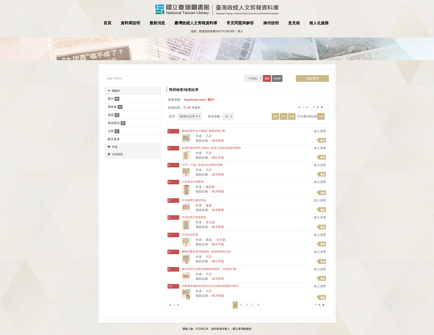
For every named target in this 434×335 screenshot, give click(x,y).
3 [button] (246, 305)
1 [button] (235, 305)
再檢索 (277, 78)
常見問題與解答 (240, 23)
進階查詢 (312, 78)
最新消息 (157, 23)
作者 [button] (114, 146)
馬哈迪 (114, 106)
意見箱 (294, 23)
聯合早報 (218, 157)
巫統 (113, 115)
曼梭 (209, 205)
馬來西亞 (116, 123)
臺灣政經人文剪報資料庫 (195, 23)
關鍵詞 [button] (116, 90)
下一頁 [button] (316, 107)
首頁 (107, 23)
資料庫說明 (130, 23)
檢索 (267, 78)
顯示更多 (114, 139)
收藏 (292, 116)
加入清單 (320, 131)
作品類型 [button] (117, 154)
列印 (284, 116)
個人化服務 (319, 23)
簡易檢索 (176, 90)
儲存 (275, 116)
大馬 (113, 131)
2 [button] (241, 305)
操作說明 (271, 23)
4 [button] (252, 305)
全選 (321, 116)
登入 (240, 31)
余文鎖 (210, 222)
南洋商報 (218, 140)
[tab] (133, 91)
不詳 (209, 136)
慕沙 (113, 98)
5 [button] (258, 305)
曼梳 (209, 239)
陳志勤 (210, 187)
